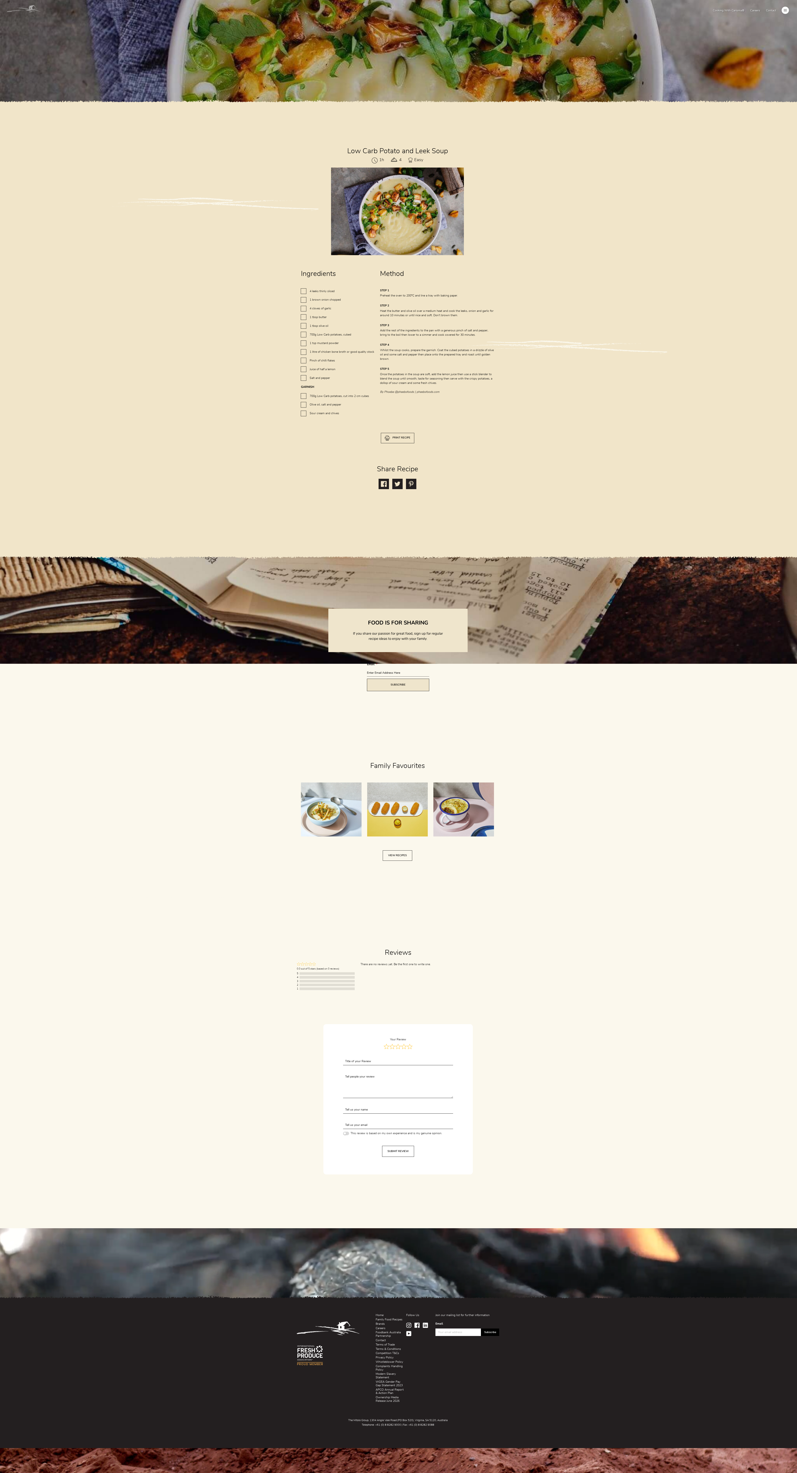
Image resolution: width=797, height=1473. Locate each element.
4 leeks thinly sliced (322, 291)
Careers (755, 10)
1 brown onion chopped (325, 299)
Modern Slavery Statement (386, 1376)
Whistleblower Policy (389, 1361)
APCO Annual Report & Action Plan (390, 1391)
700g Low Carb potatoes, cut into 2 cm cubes (339, 396)
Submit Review (398, 1151)
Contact (771, 10)
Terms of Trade (385, 1344)
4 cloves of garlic (320, 308)
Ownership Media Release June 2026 (388, 1399)
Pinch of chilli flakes (322, 360)
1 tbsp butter (318, 317)
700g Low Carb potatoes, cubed (330, 334)
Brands (380, 1323)
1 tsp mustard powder (324, 343)
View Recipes (397, 855)
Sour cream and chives (324, 413)
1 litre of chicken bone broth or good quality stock (342, 351)
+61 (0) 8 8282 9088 (421, 1425)
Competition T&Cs (387, 1353)
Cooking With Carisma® (728, 10)
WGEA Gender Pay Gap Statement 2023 (389, 1383)
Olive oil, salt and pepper (325, 404)
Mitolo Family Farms (23, 10)
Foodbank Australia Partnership (388, 1334)
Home (380, 1315)
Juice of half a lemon (322, 369)
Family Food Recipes (389, 1319)
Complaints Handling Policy (389, 1368)
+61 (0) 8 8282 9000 (388, 1425)
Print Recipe (401, 437)
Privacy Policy (385, 1357)
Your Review (398, 1039)
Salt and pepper (320, 378)
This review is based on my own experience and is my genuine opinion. (396, 1133)
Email (372, 664)
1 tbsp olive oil (319, 325)
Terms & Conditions (388, 1349)
